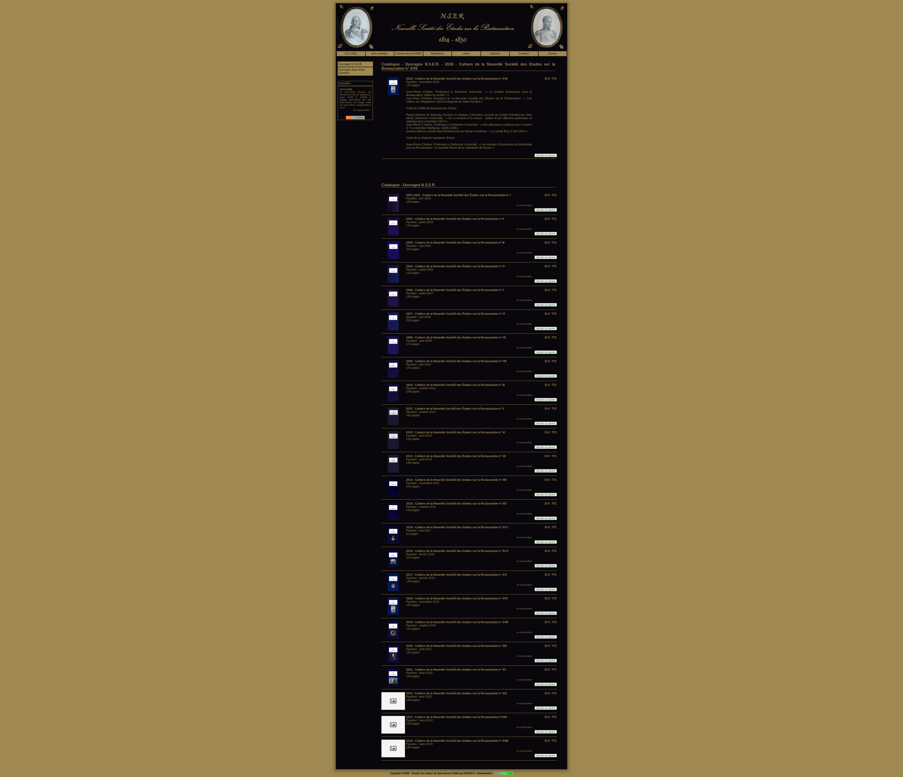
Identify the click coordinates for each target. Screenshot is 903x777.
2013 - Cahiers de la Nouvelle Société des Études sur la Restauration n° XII (456, 456)
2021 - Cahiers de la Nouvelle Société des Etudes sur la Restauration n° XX (456, 669)
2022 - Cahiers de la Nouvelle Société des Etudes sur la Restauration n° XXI (456, 693)
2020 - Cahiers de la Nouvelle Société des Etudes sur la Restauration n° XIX (456, 646)
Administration (484, 773)
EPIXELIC (469, 773)
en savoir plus (524, 205)
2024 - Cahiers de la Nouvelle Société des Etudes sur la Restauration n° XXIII (457, 740)
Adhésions (437, 53)
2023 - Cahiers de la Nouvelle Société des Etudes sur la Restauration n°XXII (456, 717)
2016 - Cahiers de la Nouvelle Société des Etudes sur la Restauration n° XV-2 (457, 551)
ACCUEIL (351, 53)
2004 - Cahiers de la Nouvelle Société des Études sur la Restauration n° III (455, 242)
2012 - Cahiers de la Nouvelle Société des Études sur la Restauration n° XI (455, 432)
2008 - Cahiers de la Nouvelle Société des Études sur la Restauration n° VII (456, 337)
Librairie (495, 53)
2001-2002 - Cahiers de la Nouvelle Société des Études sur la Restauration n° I (458, 195)
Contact (524, 53)
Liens (466, 53)
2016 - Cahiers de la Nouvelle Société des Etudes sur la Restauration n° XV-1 (457, 527)
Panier (552, 53)
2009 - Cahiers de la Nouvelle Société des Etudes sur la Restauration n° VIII (456, 361)
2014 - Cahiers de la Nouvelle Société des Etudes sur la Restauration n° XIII (456, 480)
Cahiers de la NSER (408, 53)
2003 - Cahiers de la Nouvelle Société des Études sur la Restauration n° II (455, 219)
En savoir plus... (362, 110)
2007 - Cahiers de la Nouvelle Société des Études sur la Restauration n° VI (455, 313)
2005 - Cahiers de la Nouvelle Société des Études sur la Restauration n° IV (455, 266)
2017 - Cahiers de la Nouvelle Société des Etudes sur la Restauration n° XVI (456, 574)
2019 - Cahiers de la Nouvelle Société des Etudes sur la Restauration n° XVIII (457, 622)
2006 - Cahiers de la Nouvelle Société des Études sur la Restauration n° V (455, 290)
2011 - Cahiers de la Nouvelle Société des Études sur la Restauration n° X (455, 408)
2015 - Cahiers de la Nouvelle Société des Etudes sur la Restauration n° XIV (456, 503)
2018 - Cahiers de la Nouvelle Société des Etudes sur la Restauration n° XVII (456, 78)
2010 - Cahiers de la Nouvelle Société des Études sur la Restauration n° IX (455, 385)
